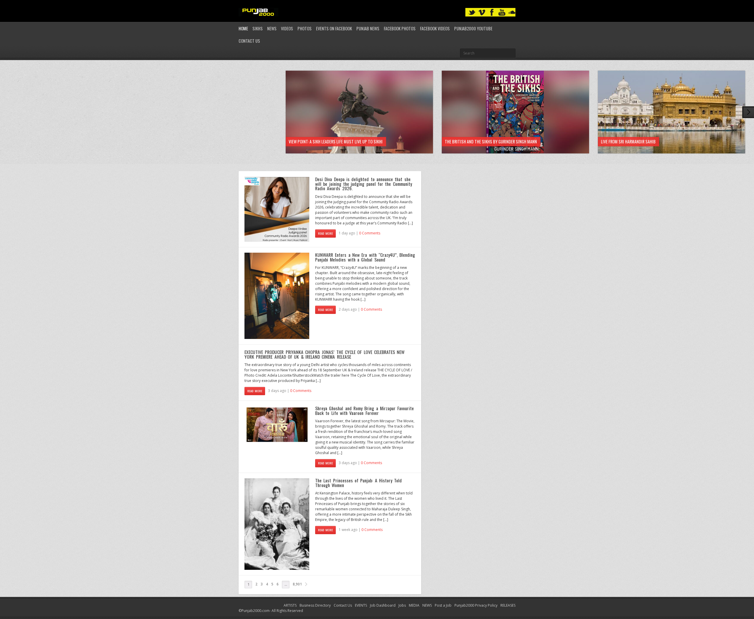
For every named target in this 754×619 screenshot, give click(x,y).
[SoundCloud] (511, 12)
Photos (304, 28)
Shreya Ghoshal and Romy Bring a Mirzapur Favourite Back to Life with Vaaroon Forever (364, 410)
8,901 (297, 584)
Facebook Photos (400, 28)
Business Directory (315, 605)
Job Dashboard (383, 605)
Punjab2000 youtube (473, 28)
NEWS (427, 605)
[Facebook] (491, 12)
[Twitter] (471, 12)
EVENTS (361, 605)
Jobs (402, 605)
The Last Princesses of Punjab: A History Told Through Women (358, 483)
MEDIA (414, 605)
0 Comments (369, 233)
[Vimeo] (481, 12)
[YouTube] (501, 12)
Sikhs (257, 28)
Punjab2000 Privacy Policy (475, 605)
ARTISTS (290, 605)
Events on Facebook (334, 28)
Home (243, 28)
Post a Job (443, 605)
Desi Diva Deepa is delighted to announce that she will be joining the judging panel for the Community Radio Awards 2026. (363, 184)
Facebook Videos (435, 28)
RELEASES (507, 605)
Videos (287, 28)
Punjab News (367, 28)
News (272, 28)
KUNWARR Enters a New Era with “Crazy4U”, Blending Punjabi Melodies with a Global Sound (365, 257)
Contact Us (249, 41)
